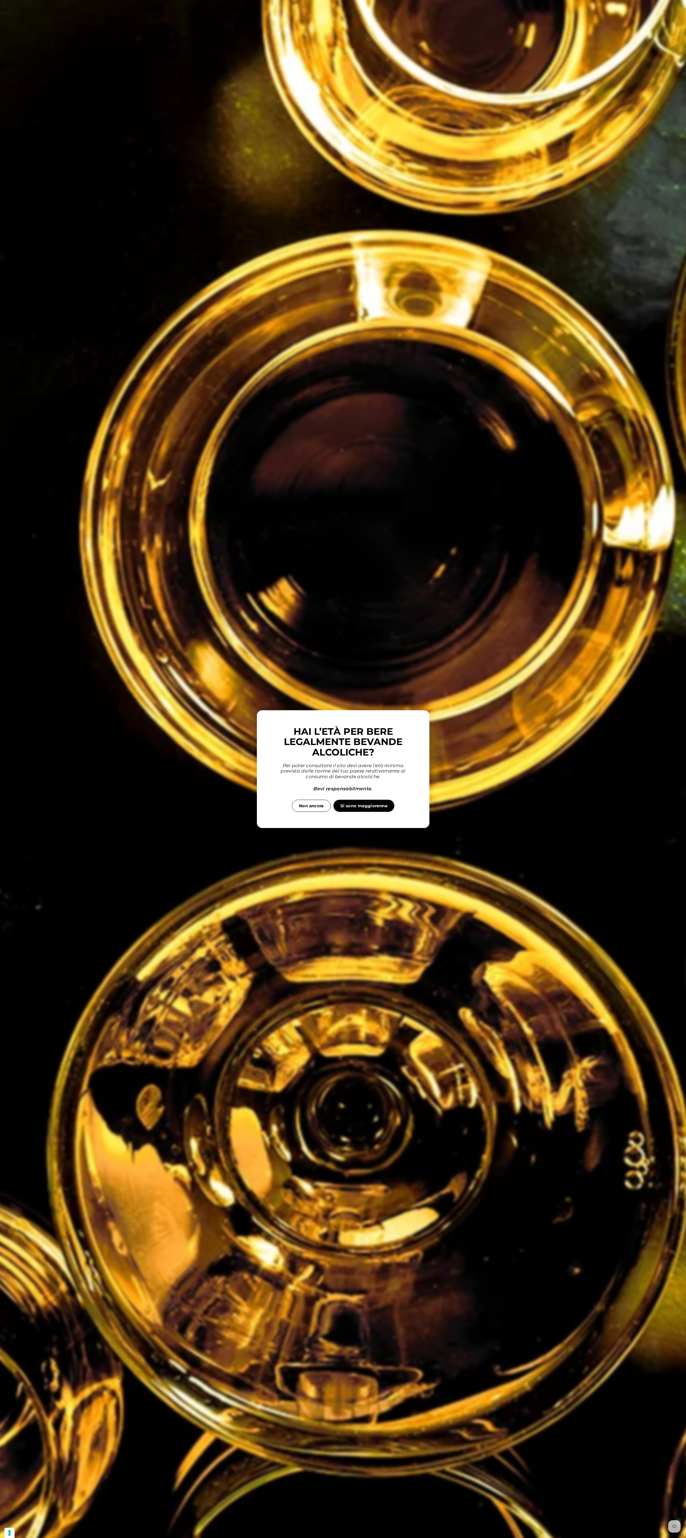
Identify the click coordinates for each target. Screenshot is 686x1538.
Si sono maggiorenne (363, 805)
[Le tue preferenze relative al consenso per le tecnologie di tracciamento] (9, 1533)
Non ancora (311, 805)
